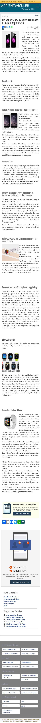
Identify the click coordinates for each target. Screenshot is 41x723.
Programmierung (10, 601)
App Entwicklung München (29, 688)
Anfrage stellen (5, 2)
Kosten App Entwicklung (14, 617)
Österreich (6, 701)
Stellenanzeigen (33, 721)
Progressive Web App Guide (16, 626)
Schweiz (5, 706)
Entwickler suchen (29, 2)
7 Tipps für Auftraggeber (15, 622)
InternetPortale (14, 721)
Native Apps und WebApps (16, 619)
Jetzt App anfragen (20, 582)
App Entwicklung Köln (9, 693)
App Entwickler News (11, 597)
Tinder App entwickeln (27, 666)
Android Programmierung (28, 675)
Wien (22, 701)
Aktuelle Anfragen (16, 2)
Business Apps (9, 603)
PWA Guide (24, 679)
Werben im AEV (23, 721)
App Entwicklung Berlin (9, 688)
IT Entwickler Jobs (8, 662)
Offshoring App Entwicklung (7, 677)
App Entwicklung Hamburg (29, 693)
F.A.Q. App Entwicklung (11, 599)
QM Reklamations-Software (11, 666)
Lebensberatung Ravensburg (7, 711)
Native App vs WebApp (28, 653)
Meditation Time (26, 662)
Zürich (23, 706)
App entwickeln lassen (14, 615)
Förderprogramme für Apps (15, 624)
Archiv (37, 15)
